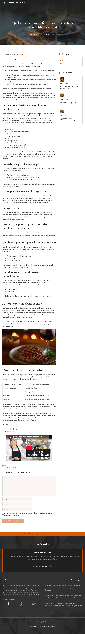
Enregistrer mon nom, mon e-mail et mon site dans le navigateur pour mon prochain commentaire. (28, 514)
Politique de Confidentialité (47, 626)
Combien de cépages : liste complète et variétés (68, 103)
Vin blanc (7, 467)
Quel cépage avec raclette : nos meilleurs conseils (69, 87)
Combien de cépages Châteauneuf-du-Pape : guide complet (69, 120)
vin (61, 63)
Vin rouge (13, 467)
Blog (35, 34)
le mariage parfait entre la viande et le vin (30, 324)
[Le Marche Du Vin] (4, 2)
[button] (77, 2)
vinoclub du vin (12, 429)
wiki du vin (10, 431)
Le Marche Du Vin (17, 2)
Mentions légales (34, 626)
